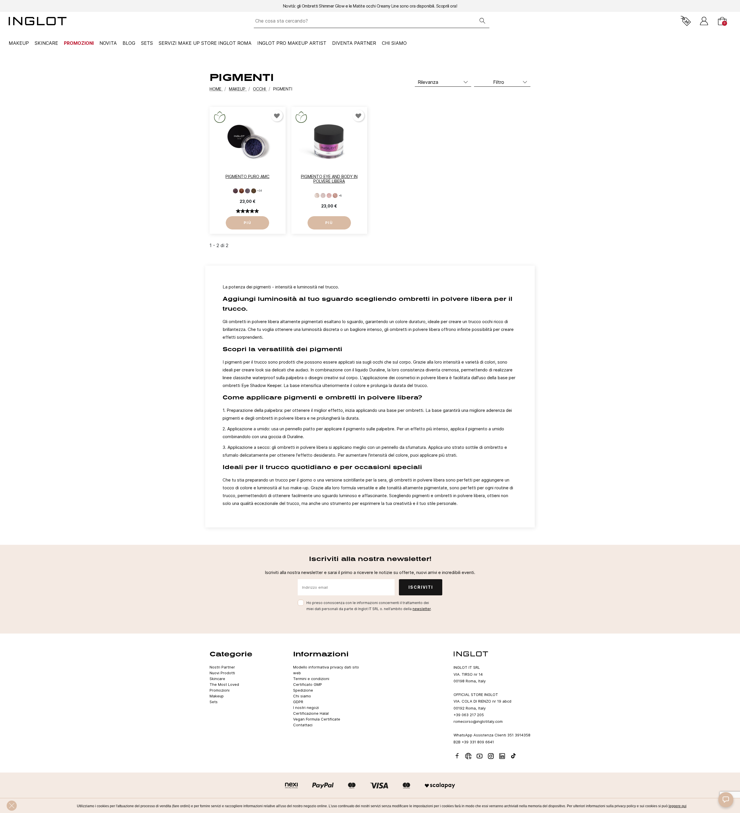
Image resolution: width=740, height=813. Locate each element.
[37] (253, 190)
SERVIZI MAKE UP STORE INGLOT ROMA (205, 43)
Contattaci (302, 725)
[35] (247, 190)
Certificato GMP (307, 684)
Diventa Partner (354, 43)
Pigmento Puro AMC (247, 176)
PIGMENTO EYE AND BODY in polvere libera (329, 179)
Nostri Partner (222, 667)
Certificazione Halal (311, 713)
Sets (147, 43)
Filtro (498, 82)
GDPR (298, 701)
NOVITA (108, 43)
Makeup (19, 43)
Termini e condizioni (311, 678)
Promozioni (79, 43)
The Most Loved (224, 684)
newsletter (421, 609)
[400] (329, 195)
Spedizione (303, 690)
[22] (235, 190)
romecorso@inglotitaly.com (478, 721)
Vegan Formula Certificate (316, 719)
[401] (335, 195)
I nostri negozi (306, 707)
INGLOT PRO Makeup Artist (291, 43)
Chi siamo (302, 696)
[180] (316, 195)
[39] (323, 195)
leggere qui (678, 806)
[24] (241, 190)
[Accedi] (704, 21)
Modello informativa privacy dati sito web (326, 670)
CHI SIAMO (394, 43)
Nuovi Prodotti (222, 673)
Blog (129, 43)
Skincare (46, 43)
